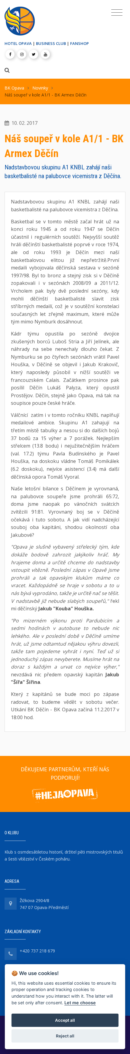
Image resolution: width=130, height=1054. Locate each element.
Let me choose (80, 1002)
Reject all (65, 1036)
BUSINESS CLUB (51, 43)
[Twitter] (33, 54)
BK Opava (14, 88)
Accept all (65, 1020)
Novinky (40, 88)
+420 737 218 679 (37, 951)
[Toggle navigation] (116, 12)
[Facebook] (10, 54)
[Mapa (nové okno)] (11, 904)
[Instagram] (21, 54)
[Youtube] (45, 54)
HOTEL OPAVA (18, 43)
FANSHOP (79, 43)
